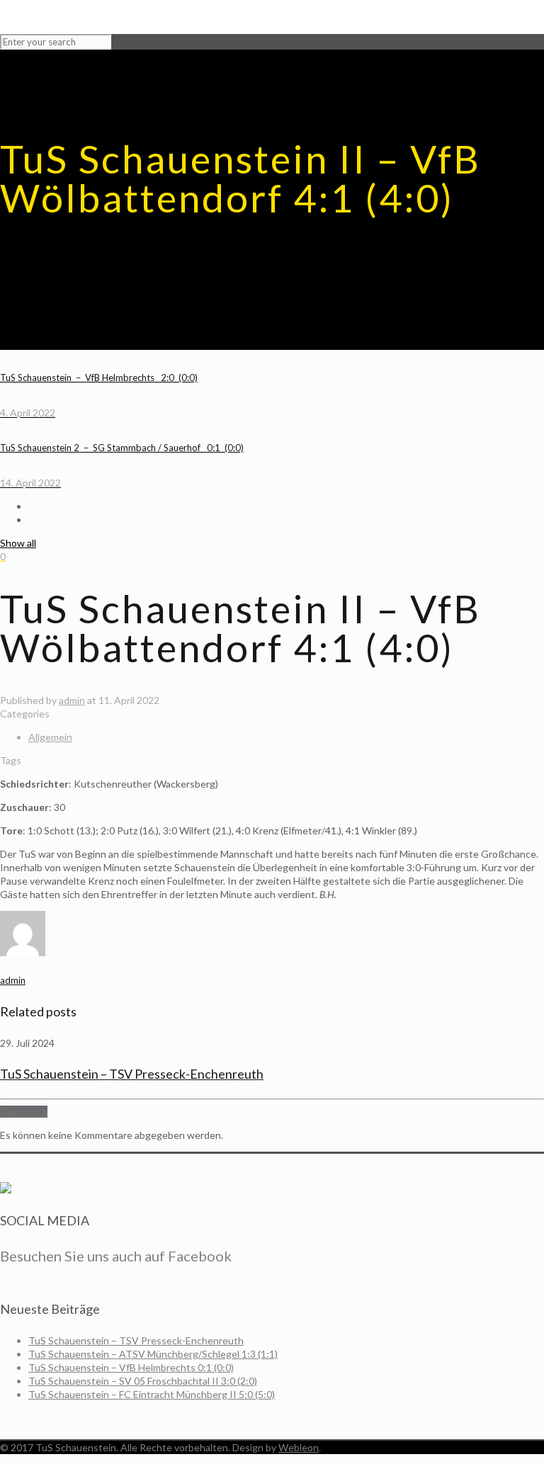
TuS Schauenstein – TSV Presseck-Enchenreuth (132, 1074)
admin (72, 700)
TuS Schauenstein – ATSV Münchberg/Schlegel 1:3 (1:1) (153, 1354)
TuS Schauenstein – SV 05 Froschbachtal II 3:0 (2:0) (142, 1381)
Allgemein (50, 737)
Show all (18, 543)
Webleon (298, 1447)
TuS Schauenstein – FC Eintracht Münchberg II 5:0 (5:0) (151, 1394)
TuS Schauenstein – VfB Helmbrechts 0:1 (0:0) (131, 1367)
